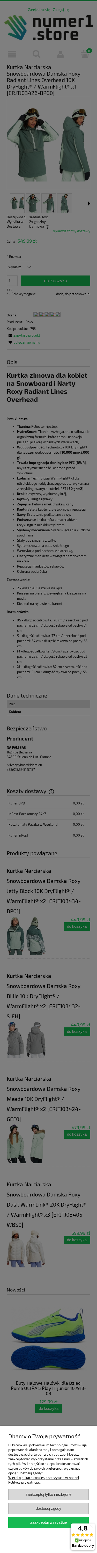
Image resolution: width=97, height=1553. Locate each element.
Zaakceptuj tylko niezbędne (48, 1494)
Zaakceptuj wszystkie (48, 1522)
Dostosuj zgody (48, 1508)
